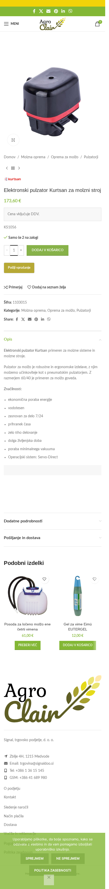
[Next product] (19, 168)
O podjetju (12, 789)
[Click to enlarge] (13, 140)
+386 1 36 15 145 (30, 771)
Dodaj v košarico (47, 250)
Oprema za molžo (64, 157)
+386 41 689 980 (33, 778)
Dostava (10, 825)
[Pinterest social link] (56, 11)
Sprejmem (35, 858)
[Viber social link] (70, 11)
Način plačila (14, 816)
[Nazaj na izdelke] (13, 168)
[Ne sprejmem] (49, 880)
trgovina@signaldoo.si (36, 763)
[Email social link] (48, 11)
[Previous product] (7, 168)
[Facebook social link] (34, 11)
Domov (9, 157)
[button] (77, 645)
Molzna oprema (33, 157)
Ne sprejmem (68, 858)
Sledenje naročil (16, 807)
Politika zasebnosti (52, 870)
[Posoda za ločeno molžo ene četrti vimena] (27, 596)
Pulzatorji (91, 157)
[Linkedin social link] (63, 11)
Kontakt (10, 797)
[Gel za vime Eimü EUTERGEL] (78, 596)
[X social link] (41, 11)
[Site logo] (52, 24)
